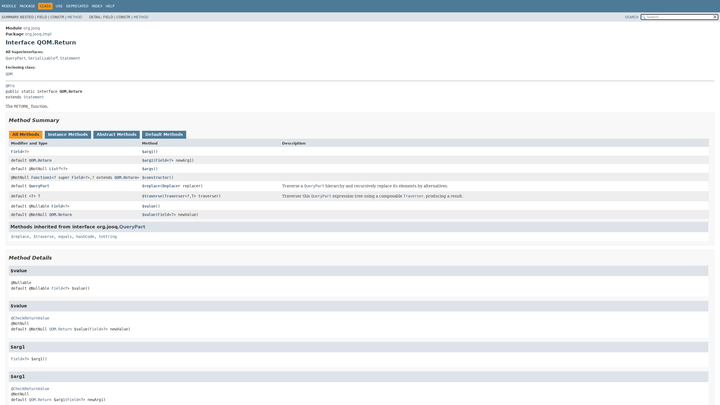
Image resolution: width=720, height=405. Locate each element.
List (53, 168)
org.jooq (31, 28)
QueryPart (16, 58)
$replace (151, 186)
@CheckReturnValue (30, 318)
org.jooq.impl (38, 34)
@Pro (10, 86)
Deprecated (77, 6)
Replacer (171, 186)
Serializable (41, 58)
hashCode (85, 236)
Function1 (41, 177)
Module (9, 6)
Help (110, 6)
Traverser (175, 196)
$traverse (152, 196)
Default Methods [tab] (164, 134)
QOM (9, 74)
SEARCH (631, 17)
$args (147, 168)
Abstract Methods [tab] (116, 134)
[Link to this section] (63, 120)
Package (27, 6)
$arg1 (147, 151)
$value (149, 206)
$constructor (155, 177)
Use (59, 6)
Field (16, 151)
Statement (70, 58)
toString (108, 236)
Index (97, 6)
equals (65, 236)
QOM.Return (40, 160)
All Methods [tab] (25, 134)
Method (75, 17)
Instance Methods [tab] (68, 134)
